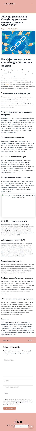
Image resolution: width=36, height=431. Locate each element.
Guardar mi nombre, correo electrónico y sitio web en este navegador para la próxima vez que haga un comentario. (18, 402)
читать (7, 84)
